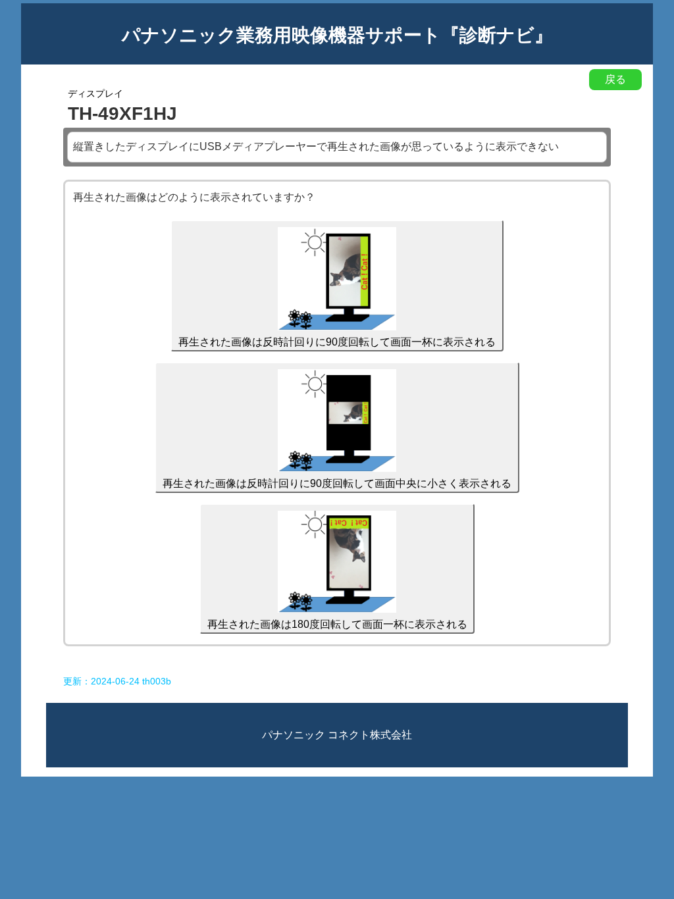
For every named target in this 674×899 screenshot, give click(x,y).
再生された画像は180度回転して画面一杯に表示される (337, 624)
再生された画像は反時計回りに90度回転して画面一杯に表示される (337, 341)
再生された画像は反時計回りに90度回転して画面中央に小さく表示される (337, 483)
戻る (615, 79)
